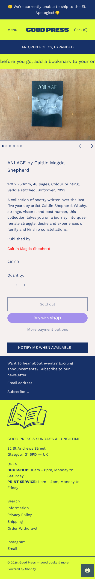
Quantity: (15, 275)
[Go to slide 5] (17, 146)
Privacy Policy (19, 515)
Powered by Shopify (21, 569)
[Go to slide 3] (10, 146)
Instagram (16, 542)
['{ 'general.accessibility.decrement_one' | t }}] (9, 285)
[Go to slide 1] (3, 146)
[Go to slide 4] (14, 146)
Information (18, 508)
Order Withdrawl (22, 528)
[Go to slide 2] (6, 146)
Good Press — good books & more (43, 562)
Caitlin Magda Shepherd (28, 248)
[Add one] (24, 285)
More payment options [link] (47, 329)
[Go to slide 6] (21, 146)
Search (13, 501)
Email (12, 548)
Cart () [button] (81, 30)
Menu (12, 30)
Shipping (15, 521)
